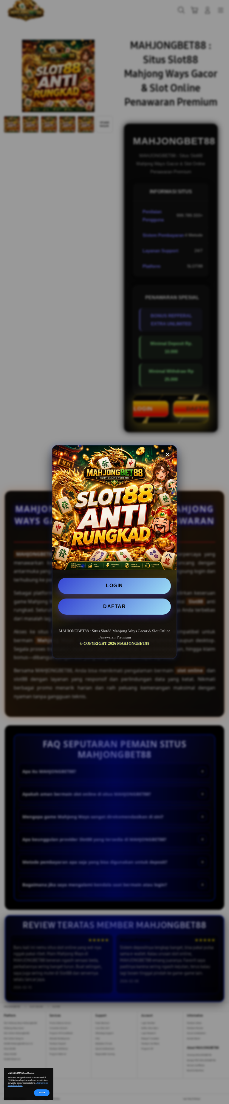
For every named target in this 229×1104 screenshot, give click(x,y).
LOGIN (114, 585)
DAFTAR (114, 606)
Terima (41, 1092)
